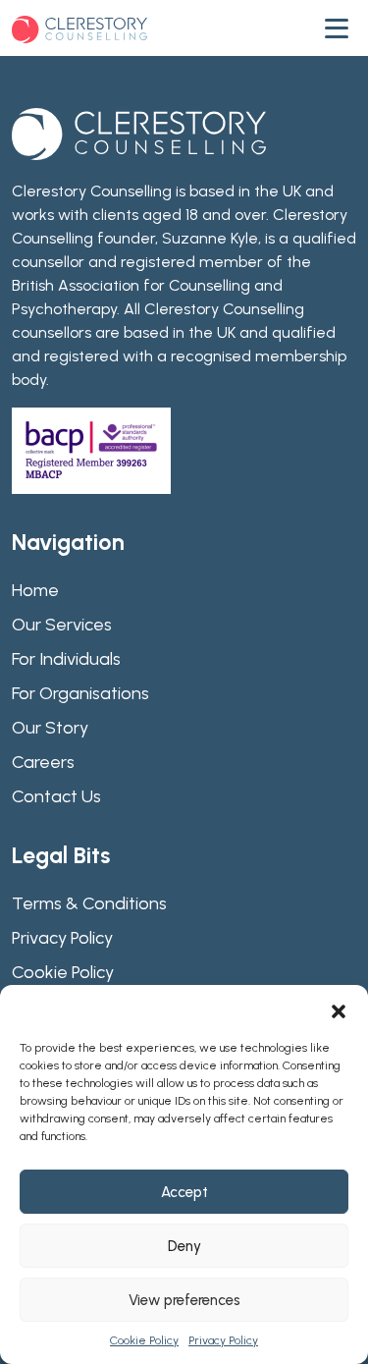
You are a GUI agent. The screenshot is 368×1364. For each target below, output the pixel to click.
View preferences (184, 1300)
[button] (338, 1009)
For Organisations (80, 693)
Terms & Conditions (89, 903)
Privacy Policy (223, 1340)
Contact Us (56, 796)
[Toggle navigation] (340, 28)
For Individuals (66, 659)
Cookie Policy (144, 1340)
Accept (184, 1192)
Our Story (50, 727)
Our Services (62, 624)
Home (35, 590)
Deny (184, 1246)
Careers (43, 762)
